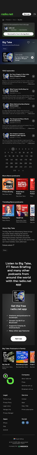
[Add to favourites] (28, 42)
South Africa (20, 439)
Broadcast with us (27, 389)
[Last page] (22, 170)
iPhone (5, 423)
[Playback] (32, 57)
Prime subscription (27, 409)
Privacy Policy (7, 402)
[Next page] (19, 170)
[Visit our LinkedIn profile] (23, 423)
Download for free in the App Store (18, 34)
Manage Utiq (7, 409)
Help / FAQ (25, 406)
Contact (24, 399)
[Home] (3, 20)
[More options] (33, 42)
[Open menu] (34, 14)
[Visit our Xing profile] (27, 423)
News (4, 48)
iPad (4, 426)
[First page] (5, 149)
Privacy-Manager (8, 413)
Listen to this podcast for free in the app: (16, 24)
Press (23, 382)
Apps (23, 402)
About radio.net (26, 378)
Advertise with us (27, 385)
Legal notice (7, 406)
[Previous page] (9, 149)
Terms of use (7, 399)
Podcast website (7, 245)
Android (5, 430)
